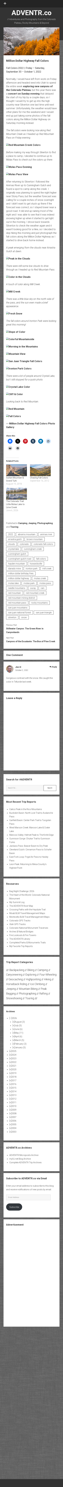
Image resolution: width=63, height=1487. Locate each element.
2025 (13, 1051)
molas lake (13, 583)
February (20, 1044)
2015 (13, 1088)
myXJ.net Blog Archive (20, 1159)
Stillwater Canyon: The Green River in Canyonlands (24, 630)
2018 (13, 1077)
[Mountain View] (15, 353)
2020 (13, 1069)
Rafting (43, 993)
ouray (33, 588)
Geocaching (16, 979)
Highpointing (33, 979)
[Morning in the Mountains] (22, 346)
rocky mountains (39, 603)
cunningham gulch (17, 554)
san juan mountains (17, 607)
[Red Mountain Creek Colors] (23, 145)
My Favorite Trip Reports (21, 946)
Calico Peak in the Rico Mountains (25, 809)
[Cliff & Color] (14, 394)
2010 (13, 1106)
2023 (13, 1058)
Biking (30, 970)
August (20, 1022)
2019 (13, 1073)
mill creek (46, 568)
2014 (13, 1091)
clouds (11, 544)
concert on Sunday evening (24, 93)
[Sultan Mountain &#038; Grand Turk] (16, 470)
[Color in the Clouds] (18, 277)
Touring (14, 527)
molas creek (40, 578)
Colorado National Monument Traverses (28, 928)
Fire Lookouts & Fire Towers (22, 935)
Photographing (45, 523)
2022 (10, 534)
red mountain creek (35, 593)
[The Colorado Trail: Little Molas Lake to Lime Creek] (16, 494)
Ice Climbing (37, 984)
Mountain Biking (28, 988)
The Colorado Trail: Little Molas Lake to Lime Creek (15, 504)
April (18, 1036)
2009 (13, 1110)
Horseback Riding (16, 984)
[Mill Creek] (13, 291)
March (19, 1040)
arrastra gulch (15, 539)
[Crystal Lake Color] (18, 386)
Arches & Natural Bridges (21, 931)
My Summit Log (16, 902)
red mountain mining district (21, 598)
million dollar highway (18, 578)
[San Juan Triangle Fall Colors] (24, 361)
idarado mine (14, 568)
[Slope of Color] (15, 331)
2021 (13, 1066)
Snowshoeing (14, 998)
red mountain (14, 593)
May (19, 1033)
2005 (13, 1124)
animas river (46, 534)
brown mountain (35, 539)
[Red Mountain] (15, 408)
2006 (13, 1121)
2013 (13, 1095)
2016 (13, 1084)
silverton (12, 617)
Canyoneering (14, 974)
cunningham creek (33, 549)
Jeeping (32, 523)
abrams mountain (26, 534)
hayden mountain (16, 563)
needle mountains (16, 588)
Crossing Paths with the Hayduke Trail (27, 909)
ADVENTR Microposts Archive (23, 1155)
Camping (22, 523)
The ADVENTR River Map (21, 906)
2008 (13, 1113)
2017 (13, 1080)
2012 (13, 1099)
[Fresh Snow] (14, 313)
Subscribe (14, 1207)
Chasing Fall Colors (39, 477)
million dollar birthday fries (20, 573)
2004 (13, 1128)
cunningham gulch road (19, 559)
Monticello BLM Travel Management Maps (29, 917)
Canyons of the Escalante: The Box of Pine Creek (30, 641)
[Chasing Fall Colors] (40, 470)
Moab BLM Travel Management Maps (27, 913)
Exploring (30, 974)
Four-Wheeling (48, 974)
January (20, 1047)
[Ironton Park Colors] (18, 368)
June (18, 1029)
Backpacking (16, 970)
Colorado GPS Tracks (19, 920)
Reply (54, 667)
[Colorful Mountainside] (20, 339)
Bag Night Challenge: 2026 (21, 891)
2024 (13, 1055)
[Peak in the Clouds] (18, 258)
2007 (13, 1117)
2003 (13, 1132)
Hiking (47, 979)
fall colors (41, 559)
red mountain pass (17, 603)
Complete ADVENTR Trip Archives (25, 1162)
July (18, 1025)
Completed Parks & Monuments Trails (27, 942)
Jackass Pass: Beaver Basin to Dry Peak (28, 846)
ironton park (31, 568)
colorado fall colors (43, 544)
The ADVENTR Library (19, 939)
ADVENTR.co (31, 13)
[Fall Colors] (13, 416)
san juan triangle (44, 612)
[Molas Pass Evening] (19, 167)
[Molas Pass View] (17, 174)
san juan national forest (19, 612)
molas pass (45, 583)
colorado (24, 544)
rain (42, 588)
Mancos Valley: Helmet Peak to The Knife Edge (31, 835)
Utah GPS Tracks (17, 924)
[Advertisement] (31, 1276)
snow (24, 617)
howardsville (36, 563)
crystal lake (13, 549)
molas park (29, 583)
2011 (13, 1102)
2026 (14, 1018)
